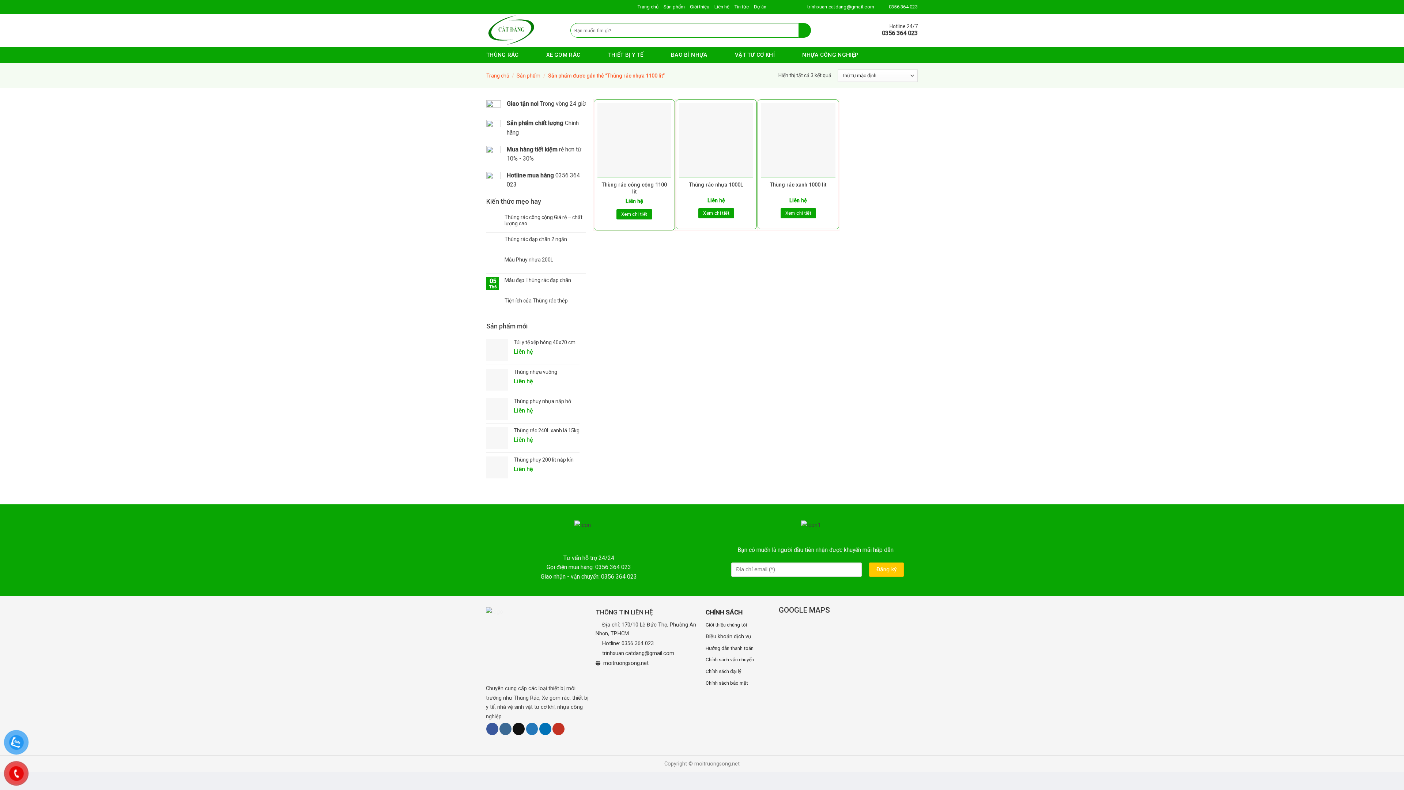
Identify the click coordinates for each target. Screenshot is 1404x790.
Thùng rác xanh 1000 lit (798, 185)
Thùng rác (502, 55)
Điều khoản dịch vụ (728, 636)
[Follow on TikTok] (519, 729)
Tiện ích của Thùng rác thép (536, 301)
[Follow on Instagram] (505, 729)
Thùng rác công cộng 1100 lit (634, 188)
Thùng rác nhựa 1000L (716, 185)
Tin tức (742, 7)
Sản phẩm (674, 7)
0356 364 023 (638, 643)
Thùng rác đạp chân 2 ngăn (536, 239)
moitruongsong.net (626, 663)
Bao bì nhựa (689, 55)
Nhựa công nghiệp (830, 55)
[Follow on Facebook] (492, 729)
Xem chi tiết (634, 214)
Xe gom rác (563, 55)
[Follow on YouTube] (558, 729)
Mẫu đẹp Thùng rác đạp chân (538, 280)
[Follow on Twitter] (532, 729)
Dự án (760, 7)
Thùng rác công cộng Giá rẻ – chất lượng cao (543, 220)
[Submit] (805, 30)
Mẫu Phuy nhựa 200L (529, 260)
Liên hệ (721, 7)
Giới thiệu (699, 7)
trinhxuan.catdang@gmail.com (638, 653)
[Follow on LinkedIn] (545, 729)
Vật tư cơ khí (755, 55)
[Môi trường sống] (522, 30)
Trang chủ (648, 7)
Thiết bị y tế (626, 55)
